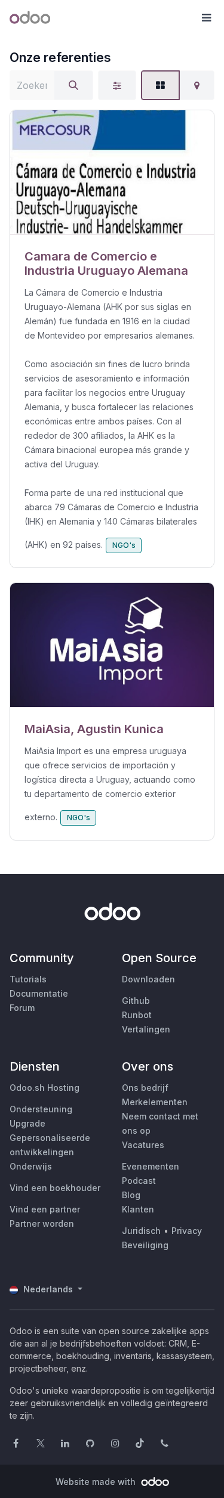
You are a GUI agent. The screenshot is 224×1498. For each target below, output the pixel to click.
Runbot (137, 1015)
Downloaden (148, 979)
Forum (22, 1008)
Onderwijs (31, 1166)
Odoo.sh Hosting (44, 1088)
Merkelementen (155, 1102)
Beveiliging (145, 1245)
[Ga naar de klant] (112, 172)
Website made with (97, 1482)
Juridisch (141, 1231)
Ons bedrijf (145, 1088)
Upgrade (27, 1123)
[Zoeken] (73, 85)
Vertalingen (146, 1029)
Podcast (139, 1181)
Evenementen (150, 1166)
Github (136, 1000)
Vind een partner (45, 1209)
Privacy (186, 1231)
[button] (206, 18)
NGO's (124, 545)
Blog (131, 1195)
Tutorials (28, 979)
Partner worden (42, 1223)
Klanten (138, 1209)
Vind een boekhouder (55, 1188)
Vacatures (143, 1145)
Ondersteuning (41, 1109)
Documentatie (39, 993)
